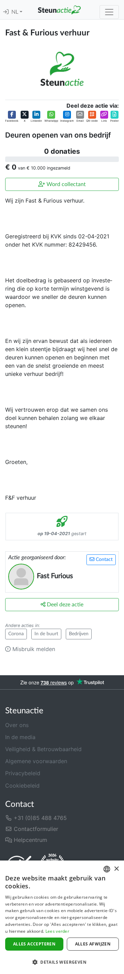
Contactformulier (35, 828)
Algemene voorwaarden (36, 761)
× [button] (116, 869)
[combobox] (106, 869)
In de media (20, 737)
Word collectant (65, 184)
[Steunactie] (59, 10)
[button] (11, 117)
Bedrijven (79, 633)
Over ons (17, 725)
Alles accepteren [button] (34, 944)
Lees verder (57, 931)
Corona (16, 633)
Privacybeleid (22, 773)
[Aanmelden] (6, 12)
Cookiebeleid (22, 785)
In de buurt (46, 633)
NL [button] (15, 12)
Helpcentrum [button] (29, 839)
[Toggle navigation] (109, 12)
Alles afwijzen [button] (93, 944)
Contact (103, 559)
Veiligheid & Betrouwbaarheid (43, 749)
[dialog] (62, 917)
